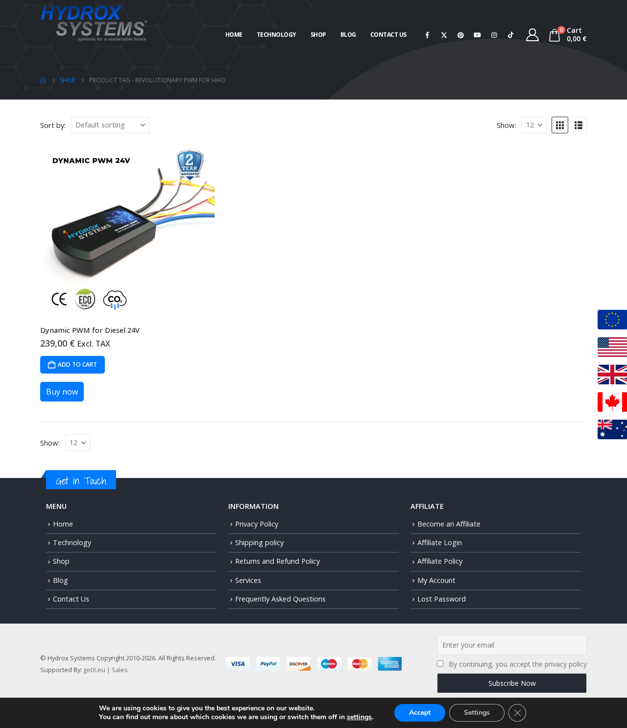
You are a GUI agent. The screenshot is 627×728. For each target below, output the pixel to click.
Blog (348, 34)
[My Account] (532, 34)
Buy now (62, 391)
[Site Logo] (94, 22)
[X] (444, 35)
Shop (318, 34)
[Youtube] (477, 35)
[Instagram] (494, 35)
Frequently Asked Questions (280, 598)
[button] (560, 125)
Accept (420, 712)
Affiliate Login (439, 542)
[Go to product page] (127, 230)
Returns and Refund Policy (277, 561)
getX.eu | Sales (105, 669)
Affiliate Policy (439, 561)
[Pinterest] (461, 35)
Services (248, 580)
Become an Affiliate (449, 523)
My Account (436, 580)
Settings (477, 712)
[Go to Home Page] (43, 80)
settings (359, 717)
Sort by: (53, 125)
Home (233, 34)
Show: (506, 125)
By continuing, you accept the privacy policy (518, 664)
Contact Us (388, 34)
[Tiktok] (511, 35)
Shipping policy (259, 542)
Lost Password (441, 598)
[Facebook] (427, 35)
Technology (276, 34)
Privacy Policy (256, 523)
